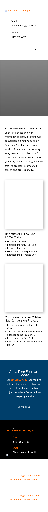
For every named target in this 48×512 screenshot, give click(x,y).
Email (14, 21)
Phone (14, 32)
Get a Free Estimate (20, 101)
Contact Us (24, 406)
